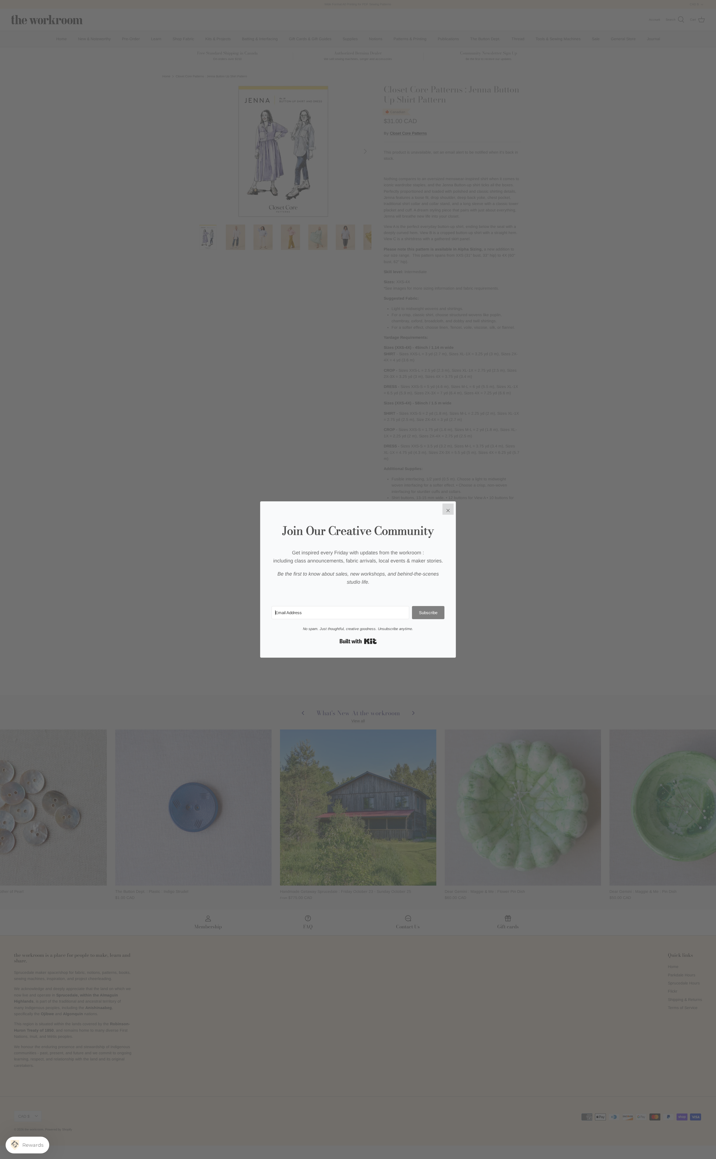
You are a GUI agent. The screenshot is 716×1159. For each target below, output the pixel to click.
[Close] (448, 509)
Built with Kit (358, 641)
